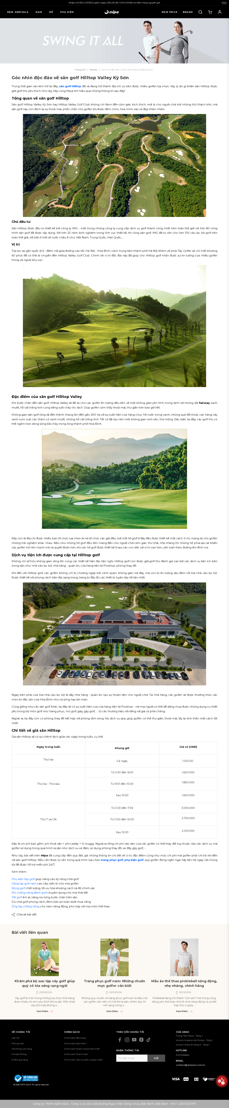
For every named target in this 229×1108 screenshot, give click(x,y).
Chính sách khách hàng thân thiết (82, 1048)
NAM (39, 12)
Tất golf (17, 897)
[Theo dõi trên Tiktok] (148, 1039)
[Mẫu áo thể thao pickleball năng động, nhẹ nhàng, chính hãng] (184, 957)
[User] (220, 12)
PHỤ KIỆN (67, 12)
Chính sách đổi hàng (75, 1038)
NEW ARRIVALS (17, 12)
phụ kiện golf (134, 860)
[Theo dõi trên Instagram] (127, 1039)
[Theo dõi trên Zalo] (141, 1039)
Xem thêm (42, 1011)
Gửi (156, 1058)
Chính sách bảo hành (75, 1043)
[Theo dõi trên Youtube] (134, 1039)
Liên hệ (15, 1038)
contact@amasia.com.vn (190, 1065)
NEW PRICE (169, 12)
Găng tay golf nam (24, 883)
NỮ (51, 12)
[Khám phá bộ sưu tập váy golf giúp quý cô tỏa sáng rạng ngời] (45, 957)
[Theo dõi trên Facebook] (119, 1039)
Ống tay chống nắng (25, 906)
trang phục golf (112, 860)
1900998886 (182, 1055)
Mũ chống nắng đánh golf (29, 892)
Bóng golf (18, 888)
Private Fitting (19, 1054)
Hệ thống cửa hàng (22, 1048)
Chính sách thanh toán (76, 1054)
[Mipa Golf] (114, 40)
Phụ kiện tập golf (23, 879)
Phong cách (18, 1043)
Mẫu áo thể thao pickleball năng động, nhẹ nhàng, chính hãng (184, 983)
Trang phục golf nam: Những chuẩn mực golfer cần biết (114, 983)
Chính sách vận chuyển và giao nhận (83, 1059)
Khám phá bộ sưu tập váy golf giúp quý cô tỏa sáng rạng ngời (45, 983)
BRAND (188, 12)
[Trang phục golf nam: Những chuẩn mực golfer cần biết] (114, 957)
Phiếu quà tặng (20, 1059)
